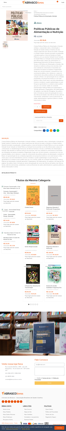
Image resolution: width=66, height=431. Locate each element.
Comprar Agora (40, 111)
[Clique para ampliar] (4, 37)
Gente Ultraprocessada (31, 246)
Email (51, 130)
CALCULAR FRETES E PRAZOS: (43, 117)
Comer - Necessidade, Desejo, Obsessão (9, 215)
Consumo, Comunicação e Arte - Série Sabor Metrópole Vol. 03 (11, 193)
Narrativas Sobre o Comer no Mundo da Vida (11, 238)
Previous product (58, 14)
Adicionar (46, 106)
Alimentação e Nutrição (9, 195)
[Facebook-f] (6, 401)
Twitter (47, 130)
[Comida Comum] (33, 195)
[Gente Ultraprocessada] (33, 234)
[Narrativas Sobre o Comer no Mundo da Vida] (11, 234)
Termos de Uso (46, 378)
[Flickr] (18, 401)
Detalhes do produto (9, 173)
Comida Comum (29, 207)
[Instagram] (3, 401)
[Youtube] (15, 401)
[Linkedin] (12, 401)
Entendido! (59, 428)
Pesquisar (62, 7)
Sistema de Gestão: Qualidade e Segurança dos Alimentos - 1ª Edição (53, 287)
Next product (63, 14)
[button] (28, 304)
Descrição (5, 138)
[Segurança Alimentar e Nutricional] (54, 234)
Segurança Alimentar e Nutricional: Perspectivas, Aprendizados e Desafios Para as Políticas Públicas (53, 210)
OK (61, 120)
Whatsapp (58, 130)
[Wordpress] (21, 401)
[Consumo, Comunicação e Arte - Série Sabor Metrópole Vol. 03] (11, 187)
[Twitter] (9, 401)
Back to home (61, 14)
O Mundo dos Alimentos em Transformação (32, 286)
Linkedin (54, 130)
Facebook (44, 130)
